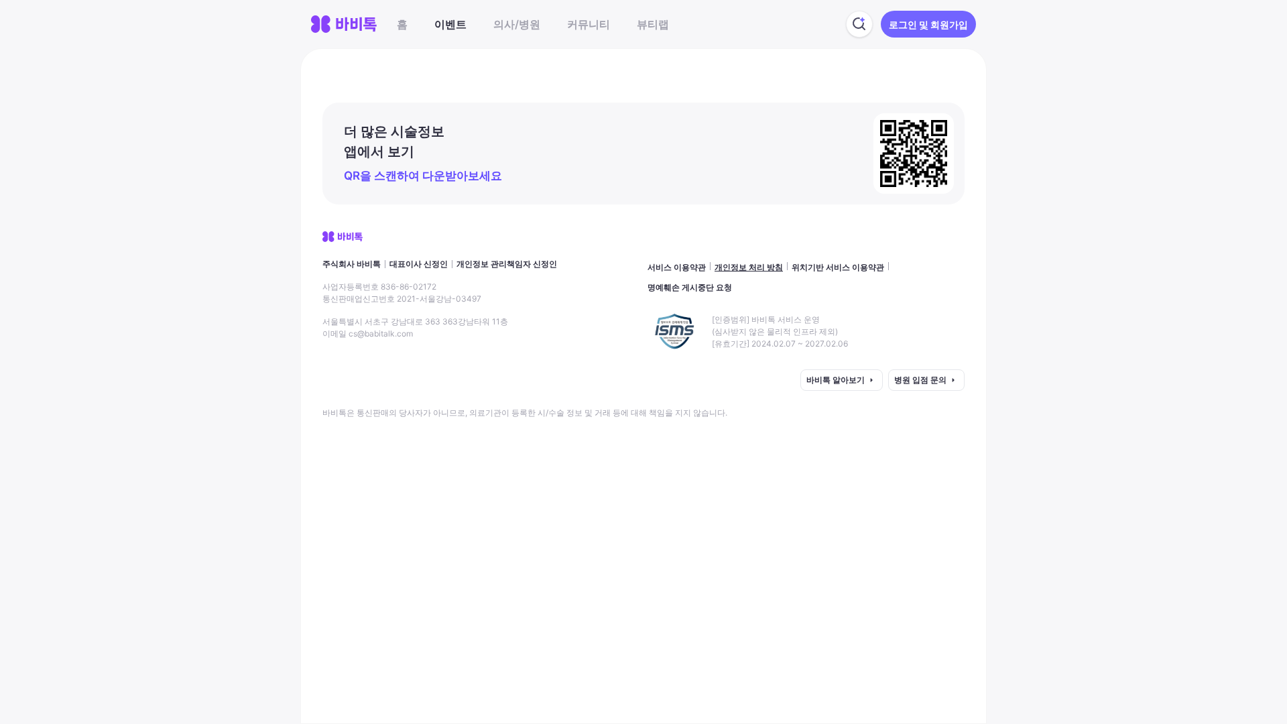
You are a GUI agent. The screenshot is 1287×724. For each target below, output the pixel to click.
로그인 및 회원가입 (928, 24)
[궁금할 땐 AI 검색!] (859, 24)
